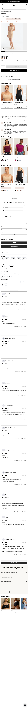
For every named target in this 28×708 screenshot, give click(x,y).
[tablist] (14, 112)
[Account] (23, 4)
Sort (16, 289)
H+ (5, 284)
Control (24, 258)
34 (9, 274)
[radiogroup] (14, 58)
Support (18, 258)
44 (2, 276)
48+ (9, 276)
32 (6, 274)
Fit (2, 258)
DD (18, 282)
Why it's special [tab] (5, 112)
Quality (3, 260)
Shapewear (5, 11)
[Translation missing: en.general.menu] (2, 5)
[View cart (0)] (26, 5)
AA (2, 282)
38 (16, 274)
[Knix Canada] (14, 5)
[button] (6, 14)
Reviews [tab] (4, 239)
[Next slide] (25, 94)
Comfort (7, 258)
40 (20, 274)
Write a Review (16, 247)
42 (23, 274)
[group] (12, 36)
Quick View (7, 107)
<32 (3, 274)
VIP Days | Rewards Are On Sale (14, 1)
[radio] (2, 58)
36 (13, 274)
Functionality (9, 260)
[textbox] (14, 252)
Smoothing (13, 258)
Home (2, 11)
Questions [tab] (10, 239)
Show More (14, 592)
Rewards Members (11, 79)
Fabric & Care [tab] (15, 112)
